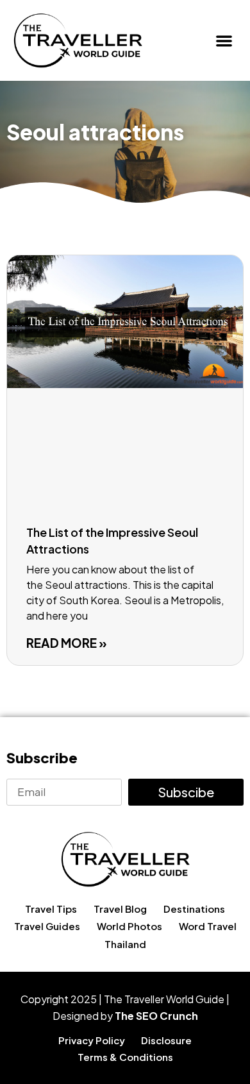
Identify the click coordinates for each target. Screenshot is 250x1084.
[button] (225, 41)
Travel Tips (51, 908)
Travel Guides (47, 926)
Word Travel (208, 926)
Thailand (125, 944)
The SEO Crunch (156, 1015)
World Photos (129, 926)
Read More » (66, 642)
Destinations (194, 908)
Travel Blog (120, 908)
